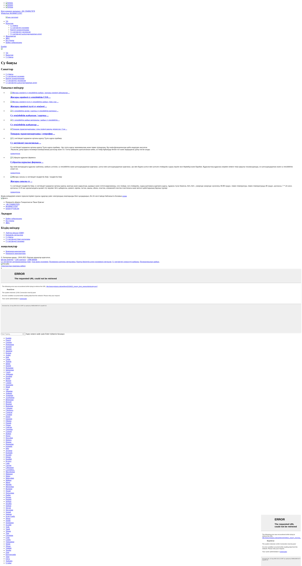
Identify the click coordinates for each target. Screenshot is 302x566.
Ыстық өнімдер (7, 260)
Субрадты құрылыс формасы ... (26, 162)
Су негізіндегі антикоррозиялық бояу (16, 262)
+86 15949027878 (12, 204)
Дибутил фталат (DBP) (15, 233)
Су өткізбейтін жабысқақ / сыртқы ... (29, 115)
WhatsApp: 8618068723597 (11, 13)
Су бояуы (14, 26)
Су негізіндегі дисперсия (20, 32)
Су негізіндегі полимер (19, 28)
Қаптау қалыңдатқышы (19, 30)
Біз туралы (10, 40)
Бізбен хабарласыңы (14, 42)
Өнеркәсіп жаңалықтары (16, 253)
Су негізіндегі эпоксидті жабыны (125, 262)
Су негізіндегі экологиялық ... (25, 143)
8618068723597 (12, 206)
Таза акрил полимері (40, 262)
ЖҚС (8, 38)
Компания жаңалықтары (15, 251)
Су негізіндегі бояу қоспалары (18, 239)
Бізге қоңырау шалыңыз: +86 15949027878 (18, 11)
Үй (7, 21)
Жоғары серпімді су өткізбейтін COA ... (30, 97)
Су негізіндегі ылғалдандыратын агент (26, 34)
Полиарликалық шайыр (149, 262)
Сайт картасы (20, 260)
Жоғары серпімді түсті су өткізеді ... (28, 106)
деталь (17, 153)
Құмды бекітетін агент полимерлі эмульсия (93, 262)
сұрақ (12, 153)
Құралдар (9, 23)
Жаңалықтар (11, 36)
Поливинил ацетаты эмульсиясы (62, 262)
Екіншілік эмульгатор (14, 235)
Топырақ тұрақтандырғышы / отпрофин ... (32, 133)
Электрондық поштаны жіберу (13, 266)
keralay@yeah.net (12, 209)
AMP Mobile (32, 260)
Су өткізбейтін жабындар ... (24, 124)
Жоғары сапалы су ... (21, 181)
